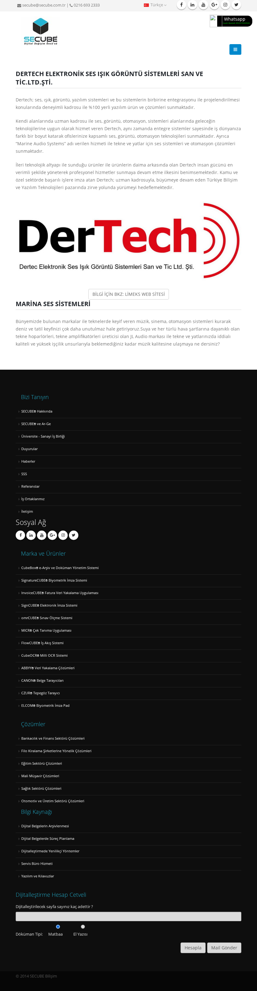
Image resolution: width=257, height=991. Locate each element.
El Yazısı (80, 934)
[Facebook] (181, 4)
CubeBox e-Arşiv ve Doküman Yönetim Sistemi (60, 567)
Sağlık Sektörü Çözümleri (41, 788)
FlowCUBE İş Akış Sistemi (42, 642)
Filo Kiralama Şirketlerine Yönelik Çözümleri (56, 750)
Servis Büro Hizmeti (37, 863)
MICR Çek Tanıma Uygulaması (46, 630)
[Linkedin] (192, 4)
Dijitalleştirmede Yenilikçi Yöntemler (50, 851)
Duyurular (29, 448)
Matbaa (55, 934)
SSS (24, 473)
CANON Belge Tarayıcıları (42, 680)
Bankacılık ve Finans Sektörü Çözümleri (53, 738)
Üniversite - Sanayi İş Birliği (43, 436)
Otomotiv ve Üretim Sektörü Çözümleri (52, 800)
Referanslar (30, 486)
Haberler (28, 461)
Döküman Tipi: (29, 934)
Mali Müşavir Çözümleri (40, 775)
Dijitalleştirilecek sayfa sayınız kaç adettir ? (54, 906)
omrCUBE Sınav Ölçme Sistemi (46, 617)
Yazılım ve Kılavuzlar (37, 876)
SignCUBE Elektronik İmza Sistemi (49, 605)
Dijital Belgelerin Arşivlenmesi (45, 826)
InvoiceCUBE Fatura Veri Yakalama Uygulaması (59, 592)
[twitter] (236, 4)
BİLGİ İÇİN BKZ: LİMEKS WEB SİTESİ (128, 294)
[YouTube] (41, 535)
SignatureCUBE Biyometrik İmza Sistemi (54, 580)
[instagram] (225, 4)
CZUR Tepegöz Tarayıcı (40, 693)
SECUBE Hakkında (36, 411)
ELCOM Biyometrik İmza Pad (45, 705)
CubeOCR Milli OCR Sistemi (44, 655)
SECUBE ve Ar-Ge (36, 423)
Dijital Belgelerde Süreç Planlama (47, 838)
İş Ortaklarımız (33, 498)
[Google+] (52, 535)
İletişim (27, 511)
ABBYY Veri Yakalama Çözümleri (48, 667)
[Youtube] (203, 4)
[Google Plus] (214, 4)
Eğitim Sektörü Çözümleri (41, 763)
